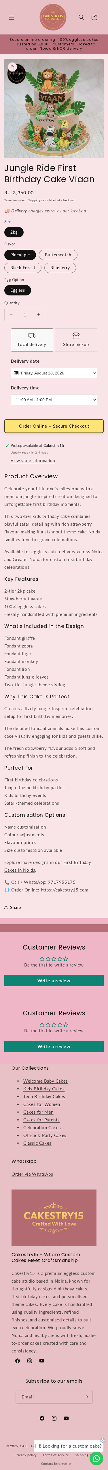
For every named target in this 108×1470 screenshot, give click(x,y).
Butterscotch (58, 254)
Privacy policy (25, 1455)
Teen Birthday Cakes (44, 1096)
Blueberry (60, 267)
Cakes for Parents (41, 1119)
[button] (11, 17)
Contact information (57, 1463)
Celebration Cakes (42, 1127)
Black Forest (22, 267)
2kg (14, 232)
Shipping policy (87, 1455)
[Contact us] (96, 1458)
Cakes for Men (38, 1111)
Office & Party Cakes (45, 1135)
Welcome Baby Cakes (45, 1080)
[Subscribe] (86, 1397)
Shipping (34, 200)
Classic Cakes (37, 1143)
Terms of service (56, 1455)
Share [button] (15, 907)
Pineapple (20, 254)
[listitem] (32, 339)
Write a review (53, 980)
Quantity (12, 303)
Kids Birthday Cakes (44, 1088)
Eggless (17, 290)
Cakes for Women (41, 1104)
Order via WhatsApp (32, 1174)
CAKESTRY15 (31, 1446)
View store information (33, 460)
